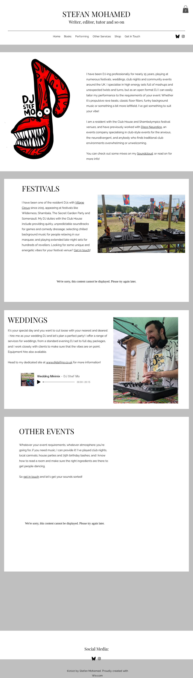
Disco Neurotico (151, 127)
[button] (185, 9)
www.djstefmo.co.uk (59, 362)
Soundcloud (145, 153)
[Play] (39, 382)
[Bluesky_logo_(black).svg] (177, 36)
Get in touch (82, 250)
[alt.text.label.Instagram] (183, 36)
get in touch (31, 476)
